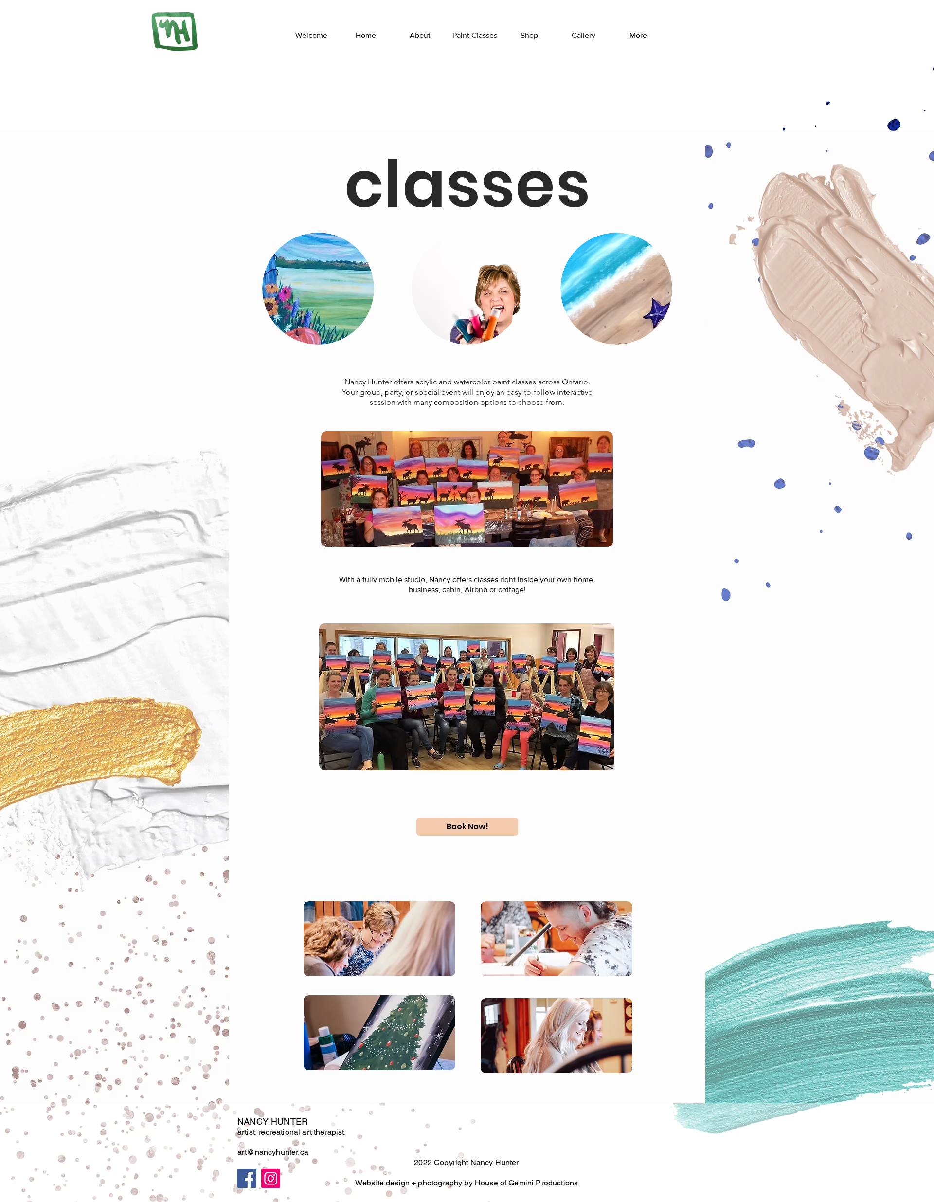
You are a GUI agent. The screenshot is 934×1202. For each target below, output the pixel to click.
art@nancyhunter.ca (272, 1152)
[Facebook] (246, 1178)
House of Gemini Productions (526, 1182)
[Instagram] (270, 1178)
